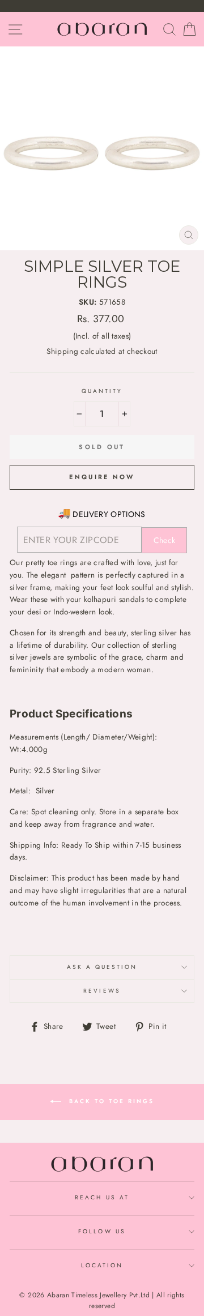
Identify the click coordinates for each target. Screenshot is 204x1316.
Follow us (102, 1231)
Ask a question (102, 967)
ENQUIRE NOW (101, 476)
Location (102, 1265)
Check (165, 540)
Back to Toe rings (110, 1101)
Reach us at (102, 1197)
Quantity (102, 391)
